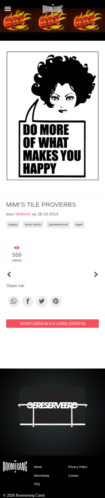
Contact (73, 475)
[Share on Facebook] (27, 301)
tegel (79, 224)
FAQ (37, 484)
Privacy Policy (77, 467)
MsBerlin (23, 214)
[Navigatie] (7, 9)
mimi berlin (33, 224)
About (38, 467)
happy (13, 224)
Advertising (41, 475)
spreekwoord (58, 224)
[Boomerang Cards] (52, 11)
